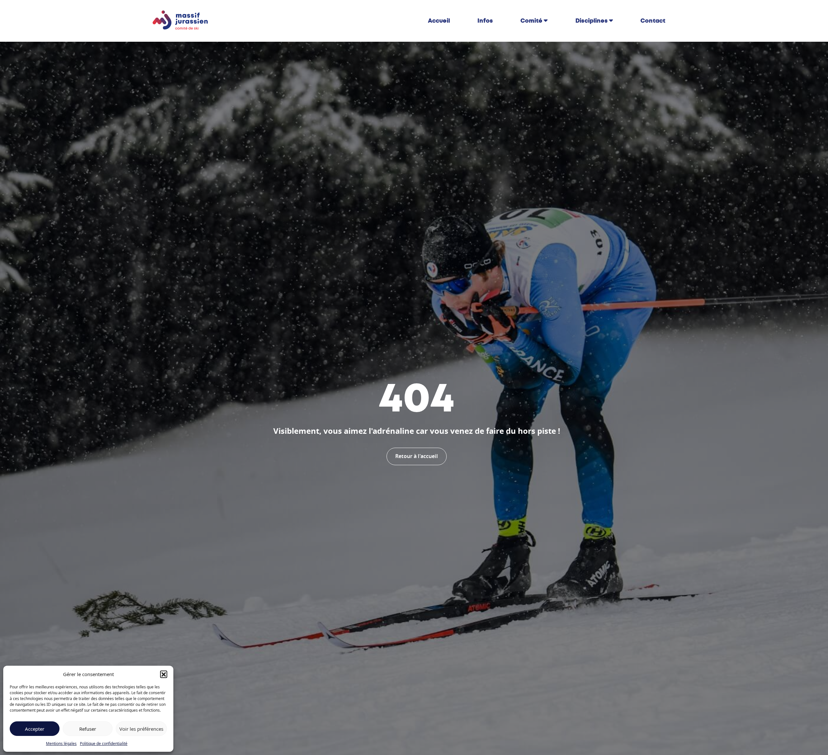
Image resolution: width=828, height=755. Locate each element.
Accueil (439, 21)
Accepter (34, 729)
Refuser (87, 729)
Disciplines (591, 21)
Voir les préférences (141, 729)
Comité (531, 21)
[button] (163, 674)
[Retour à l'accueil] (180, 20)
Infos (485, 21)
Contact (652, 21)
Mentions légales (61, 743)
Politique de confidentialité (103, 743)
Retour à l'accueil (416, 456)
